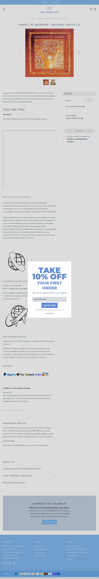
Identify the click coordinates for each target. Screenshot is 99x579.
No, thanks (49, 313)
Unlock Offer (49, 305)
